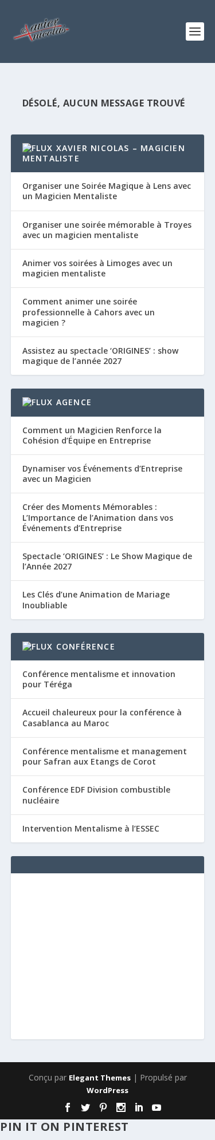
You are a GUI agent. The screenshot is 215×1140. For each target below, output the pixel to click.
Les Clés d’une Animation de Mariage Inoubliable (96, 599)
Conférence (85, 646)
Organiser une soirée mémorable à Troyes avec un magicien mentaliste (106, 229)
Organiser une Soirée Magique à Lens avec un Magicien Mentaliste (106, 190)
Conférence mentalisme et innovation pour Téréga (98, 679)
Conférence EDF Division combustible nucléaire (96, 794)
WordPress (107, 1090)
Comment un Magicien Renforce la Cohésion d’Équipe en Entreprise (92, 435)
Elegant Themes (100, 1077)
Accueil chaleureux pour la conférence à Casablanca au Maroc (102, 717)
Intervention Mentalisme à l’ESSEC (90, 828)
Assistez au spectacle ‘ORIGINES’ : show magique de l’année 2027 (100, 355)
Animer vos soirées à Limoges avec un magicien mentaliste (97, 268)
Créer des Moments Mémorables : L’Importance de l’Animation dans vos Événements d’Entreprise (97, 517)
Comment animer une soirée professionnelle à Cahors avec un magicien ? (88, 311)
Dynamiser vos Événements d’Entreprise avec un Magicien (102, 473)
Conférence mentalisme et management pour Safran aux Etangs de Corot (104, 756)
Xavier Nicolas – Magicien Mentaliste (103, 153)
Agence (74, 402)
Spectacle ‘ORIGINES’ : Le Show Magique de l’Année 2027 (107, 561)
